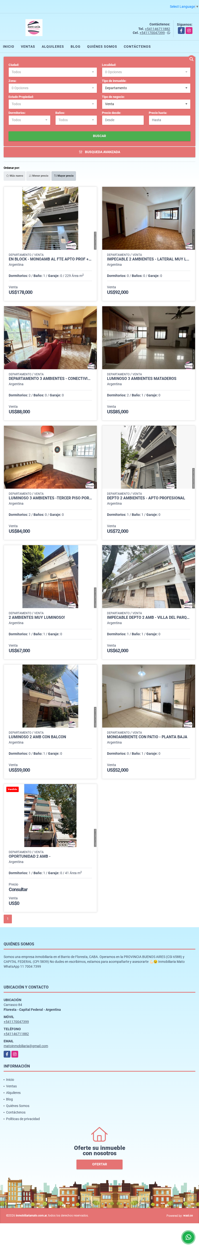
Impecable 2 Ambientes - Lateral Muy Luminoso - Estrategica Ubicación (148, 259)
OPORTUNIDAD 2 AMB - (29, 856)
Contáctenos (137, 46)
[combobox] (52, 72)
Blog (76, 46)
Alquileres (53, 46)
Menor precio (40, 175)
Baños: (60, 113)
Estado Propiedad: (21, 97)
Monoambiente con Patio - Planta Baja (147, 737)
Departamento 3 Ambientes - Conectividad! (50, 379)
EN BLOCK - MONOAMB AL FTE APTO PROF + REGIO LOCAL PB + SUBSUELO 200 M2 (50, 259)
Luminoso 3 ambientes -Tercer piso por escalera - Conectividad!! (50, 498)
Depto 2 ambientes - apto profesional (146, 498)
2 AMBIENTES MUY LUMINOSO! (37, 618)
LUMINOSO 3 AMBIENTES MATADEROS (141, 379)
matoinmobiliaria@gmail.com (26, 1046)
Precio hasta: (158, 113)
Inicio (8, 46)
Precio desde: (111, 113)
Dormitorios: (17, 113)
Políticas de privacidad (23, 1119)
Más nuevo (16, 175)
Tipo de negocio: (113, 97)
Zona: (12, 81)
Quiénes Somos (102, 46)
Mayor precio (65, 175)
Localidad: (109, 65)
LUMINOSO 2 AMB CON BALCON (37, 737)
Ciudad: (13, 65)
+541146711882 (157, 29)
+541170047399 (152, 33)
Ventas (28, 46)
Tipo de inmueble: (114, 81)
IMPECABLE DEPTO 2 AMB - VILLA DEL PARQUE (148, 618)
